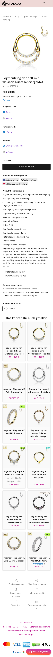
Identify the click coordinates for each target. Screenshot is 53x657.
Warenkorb (16, 605)
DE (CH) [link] (16, 627)
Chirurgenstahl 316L (14, 145)
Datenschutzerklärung (40, 627)
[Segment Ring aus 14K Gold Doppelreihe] (14, 374)
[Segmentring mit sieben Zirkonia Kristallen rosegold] (39, 415)
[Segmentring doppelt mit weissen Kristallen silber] (39, 374)
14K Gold (9, 152)
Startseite (6, 16)
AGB (25, 627)
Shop (17, 16)
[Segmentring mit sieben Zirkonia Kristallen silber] (14, 502)
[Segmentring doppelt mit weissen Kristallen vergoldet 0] (26, 48)
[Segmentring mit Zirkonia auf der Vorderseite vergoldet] (39, 333)
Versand (6, 100)
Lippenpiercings (30, 16)
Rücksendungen (26, 634)
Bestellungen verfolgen (16, 594)
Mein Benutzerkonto (37, 584)
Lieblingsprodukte (37, 593)
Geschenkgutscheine (37, 606)
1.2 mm (9, 132)
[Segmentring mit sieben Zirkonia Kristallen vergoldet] (14, 333)
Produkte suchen (16, 584)
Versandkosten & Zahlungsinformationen (26, 630)
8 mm (8, 112)
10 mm (9, 118)
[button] (26, 652)
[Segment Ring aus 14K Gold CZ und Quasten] (14, 543)
